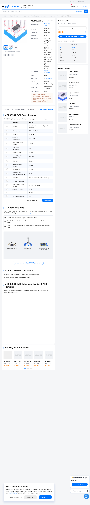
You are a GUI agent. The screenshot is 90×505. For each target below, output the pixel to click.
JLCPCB (6, 16)
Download (49, 78)
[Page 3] (31, 368)
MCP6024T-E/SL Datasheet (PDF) (20, 277)
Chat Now (80, 484)
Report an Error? (48, 119)
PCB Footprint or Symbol (48, 71)
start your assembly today (34, 213)
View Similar (47, 200)
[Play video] (28, 245)
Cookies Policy (12, 493)
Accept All (45, 497)
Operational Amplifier (53, 16)
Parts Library (14, 16)
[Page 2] (28, 368)
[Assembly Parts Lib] (12, 6)
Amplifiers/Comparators (38, 16)
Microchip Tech (33, 131)
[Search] (86, 11)
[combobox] (36, 11)
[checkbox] (7, 126)
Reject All (30, 497)
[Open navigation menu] (3, 6)
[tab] (18, 109)
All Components (24, 16)
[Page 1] (25, 368)
